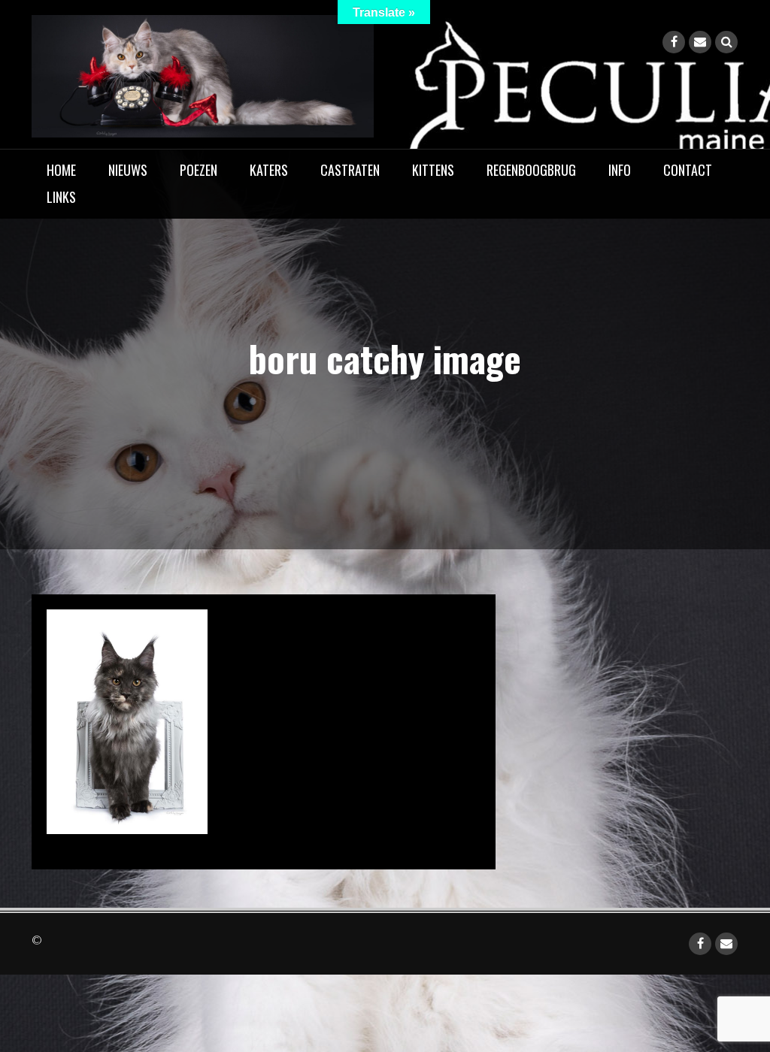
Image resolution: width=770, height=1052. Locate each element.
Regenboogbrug (531, 170)
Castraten (350, 170)
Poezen (198, 170)
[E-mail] (700, 42)
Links (61, 197)
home (61, 170)
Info (619, 170)
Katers (269, 170)
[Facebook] (673, 42)
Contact (687, 170)
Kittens (433, 170)
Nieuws (127, 170)
